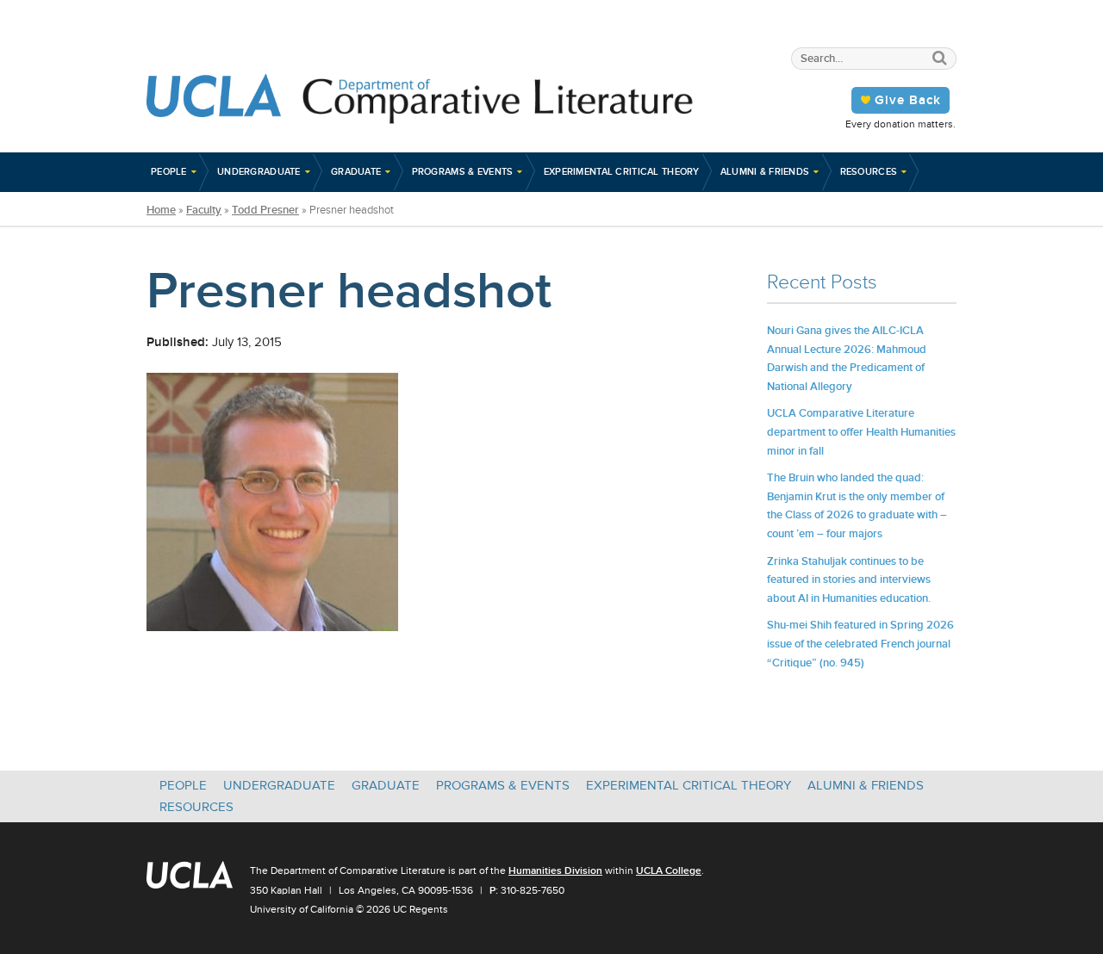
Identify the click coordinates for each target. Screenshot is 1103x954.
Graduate (356, 171)
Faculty (203, 210)
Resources (869, 171)
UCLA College (668, 870)
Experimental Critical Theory (622, 171)
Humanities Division (555, 870)
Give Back (908, 100)
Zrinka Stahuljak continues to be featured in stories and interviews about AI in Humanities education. (849, 579)
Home (161, 210)
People (169, 171)
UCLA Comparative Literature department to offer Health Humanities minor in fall (861, 431)
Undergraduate (259, 171)
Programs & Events (463, 171)
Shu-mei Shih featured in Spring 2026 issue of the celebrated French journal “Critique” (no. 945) (860, 643)
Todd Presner (265, 210)
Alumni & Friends (765, 171)
